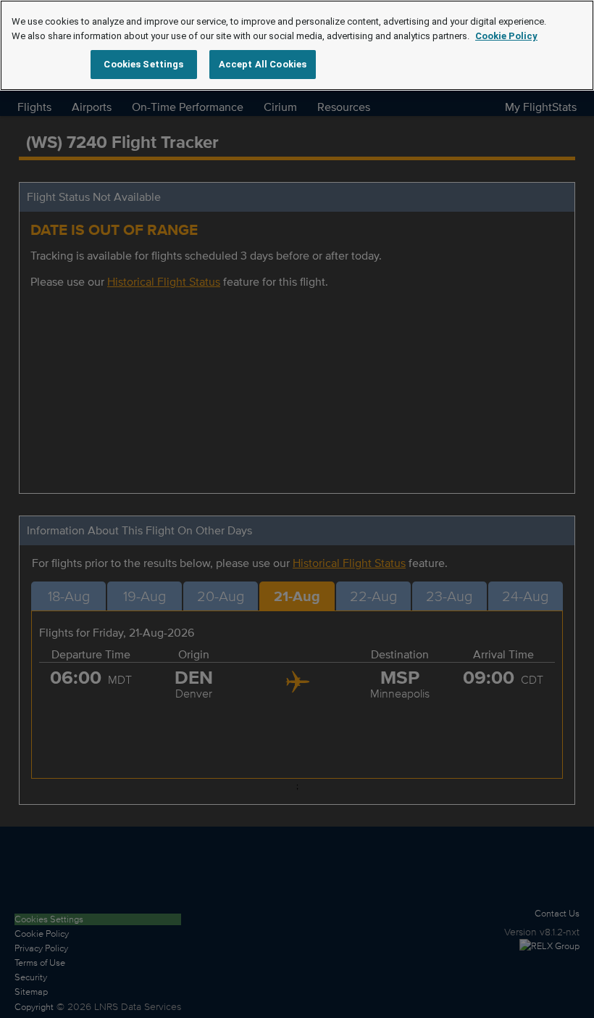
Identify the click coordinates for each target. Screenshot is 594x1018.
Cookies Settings (143, 64)
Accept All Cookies (262, 64)
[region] (297, 45)
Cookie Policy (506, 35)
